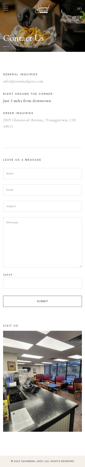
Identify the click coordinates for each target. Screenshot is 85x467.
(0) (79, 9)
